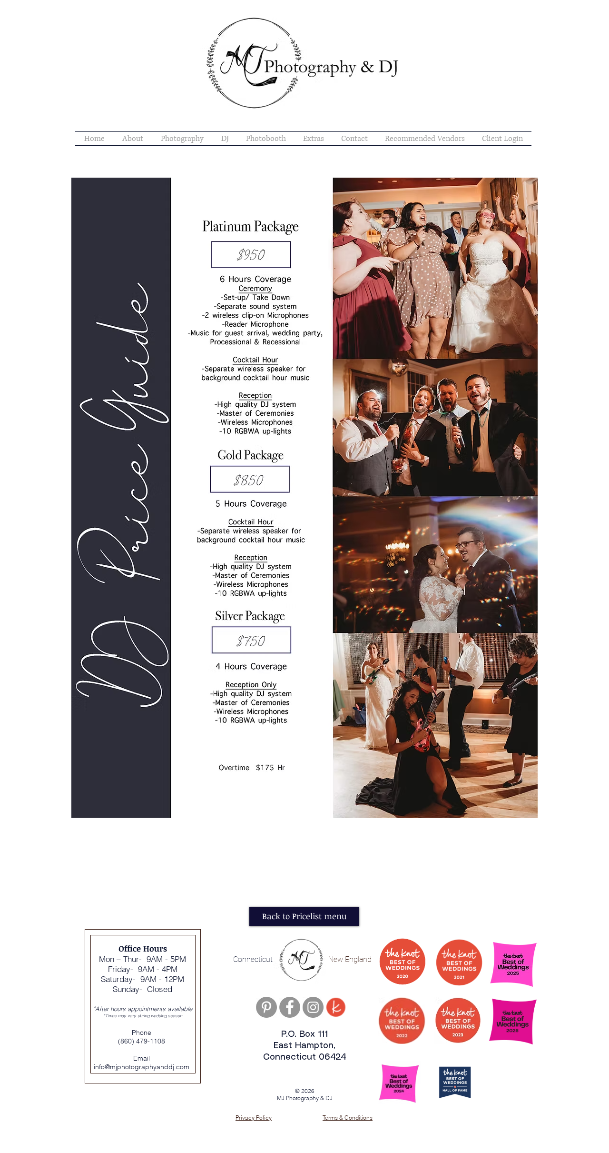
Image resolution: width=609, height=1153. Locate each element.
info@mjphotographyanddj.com (141, 1067)
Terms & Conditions (348, 1117)
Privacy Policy (254, 1117)
